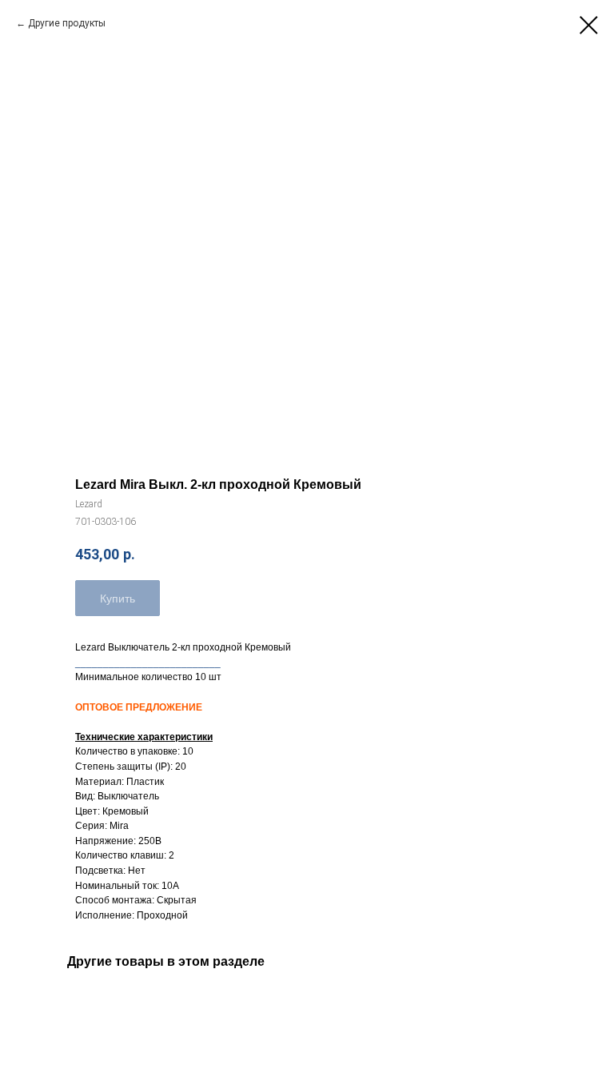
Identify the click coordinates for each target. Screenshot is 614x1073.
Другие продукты (67, 23)
